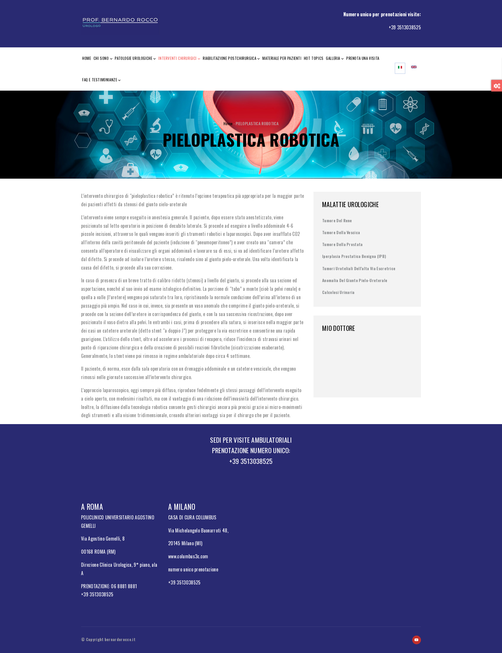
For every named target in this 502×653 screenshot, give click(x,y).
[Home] (120, 22)
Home (86, 58)
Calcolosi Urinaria (338, 292)
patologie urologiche (133, 58)
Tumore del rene (337, 220)
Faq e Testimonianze (99, 79)
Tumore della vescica (341, 232)
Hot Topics (314, 58)
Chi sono (101, 58)
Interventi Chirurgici (177, 58)
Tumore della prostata (342, 244)
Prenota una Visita (362, 58)
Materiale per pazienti (281, 58)
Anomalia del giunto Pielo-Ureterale (354, 280)
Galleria (333, 58)
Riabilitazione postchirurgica (229, 58)
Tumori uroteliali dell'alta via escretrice (358, 268)
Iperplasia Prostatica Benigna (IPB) (354, 256)
